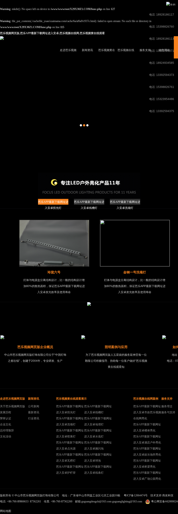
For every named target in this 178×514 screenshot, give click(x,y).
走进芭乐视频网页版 (68, 53)
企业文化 (5, 424)
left (5, 244)
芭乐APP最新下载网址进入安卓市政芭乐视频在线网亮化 (147, 412)
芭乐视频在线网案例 (126, 53)
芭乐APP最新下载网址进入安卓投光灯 (53, 202)
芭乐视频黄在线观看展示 (106, 53)
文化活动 (5, 436)
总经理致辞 (7, 430)
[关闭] (170, 5)
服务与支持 (168, 412)
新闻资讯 (87, 50)
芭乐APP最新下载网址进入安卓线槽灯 (89, 202)
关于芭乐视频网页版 (12, 406)
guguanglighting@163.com (127, 501)
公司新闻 (33, 406)
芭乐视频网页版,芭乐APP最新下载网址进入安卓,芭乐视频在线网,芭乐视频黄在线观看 (52, 33)
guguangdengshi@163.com (96, 501)
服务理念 (166, 406)
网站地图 (5, 511)
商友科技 (167, 495)
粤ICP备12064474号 (136, 495)
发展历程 (5, 412)
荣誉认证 (5, 418)
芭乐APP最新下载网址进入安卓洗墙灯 (125, 202)
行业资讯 (33, 418)
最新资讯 (33, 412)
